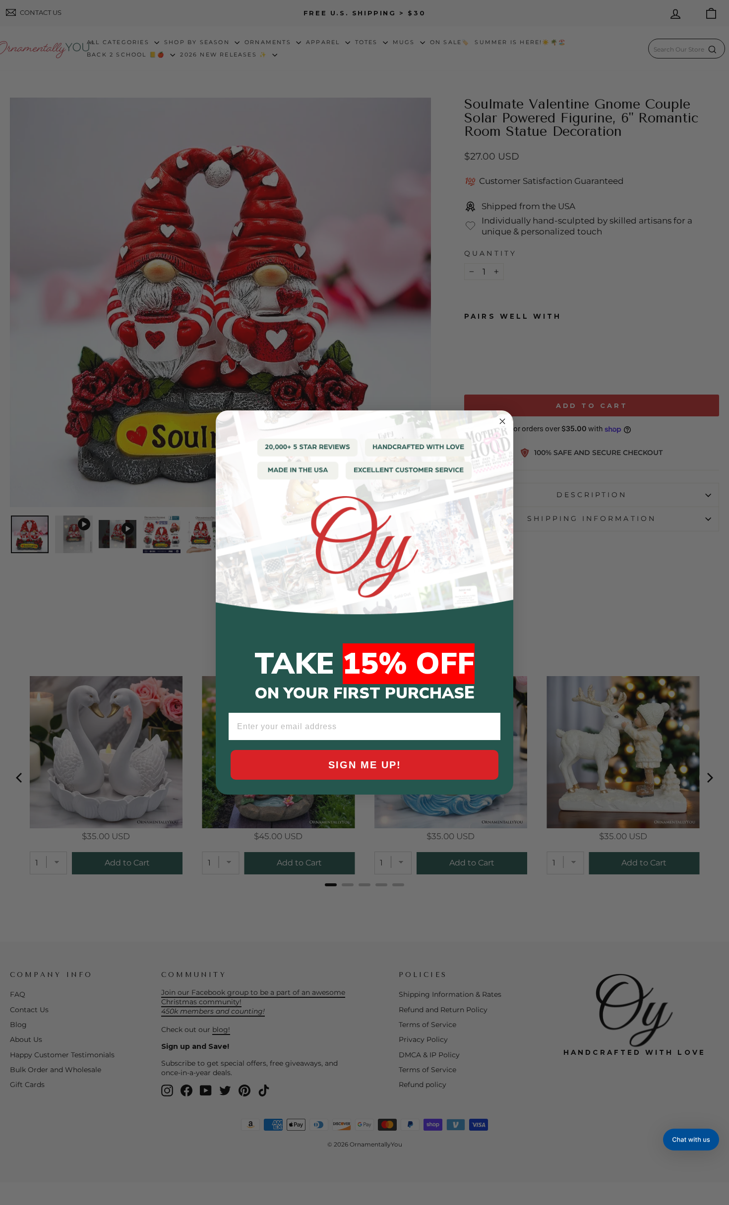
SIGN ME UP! (364, 764)
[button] (691, 1139)
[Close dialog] (502, 421)
